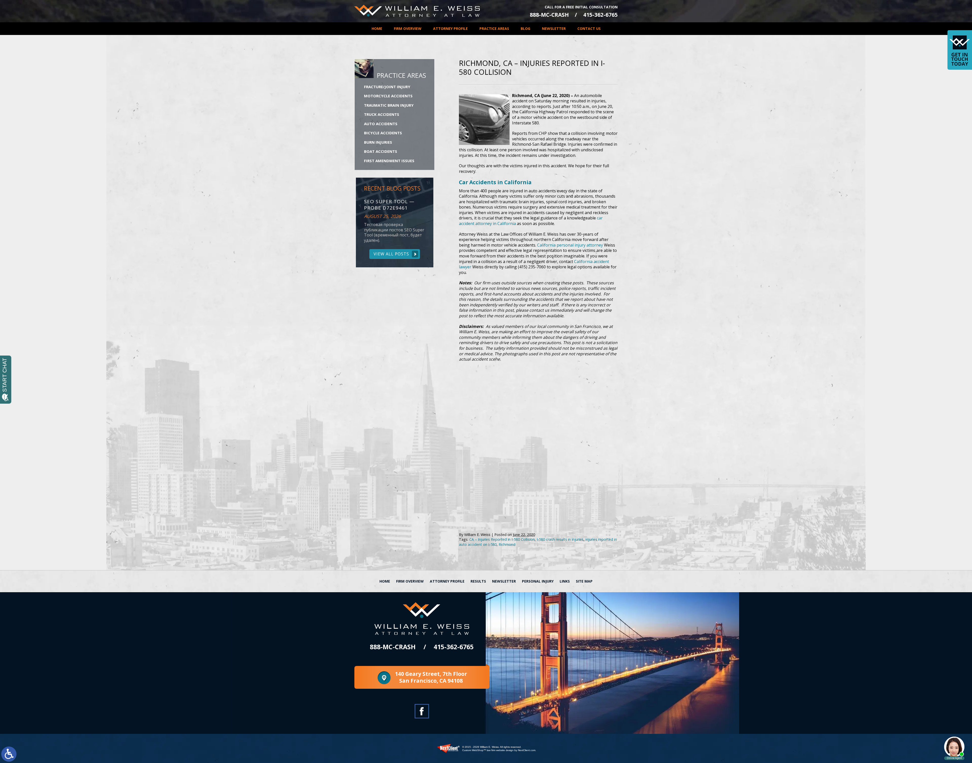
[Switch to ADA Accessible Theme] (8, 754)
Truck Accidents (381, 114)
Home (377, 28)
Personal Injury (538, 581)
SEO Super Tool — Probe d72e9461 (389, 204)
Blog (525, 28)
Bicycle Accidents (383, 132)
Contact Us (589, 28)
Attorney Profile (450, 28)
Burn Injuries (378, 142)
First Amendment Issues (389, 160)
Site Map (584, 581)
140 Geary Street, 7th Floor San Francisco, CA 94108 (431, 677)
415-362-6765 (600, 14)
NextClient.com (526, 750)
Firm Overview (407, 28)
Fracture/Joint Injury (387, 86)
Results (478, 581)
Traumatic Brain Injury (389, 105)
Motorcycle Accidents (388, 95)
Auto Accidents (380, 123)
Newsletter (554, 28)
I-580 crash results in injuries (560, 539)
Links (565, 581)
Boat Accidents (380, 151)
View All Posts (391, 254)
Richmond (507, 544)
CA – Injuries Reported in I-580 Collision (502, 539)
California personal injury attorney (570, 245)
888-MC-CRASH (549, 14)
